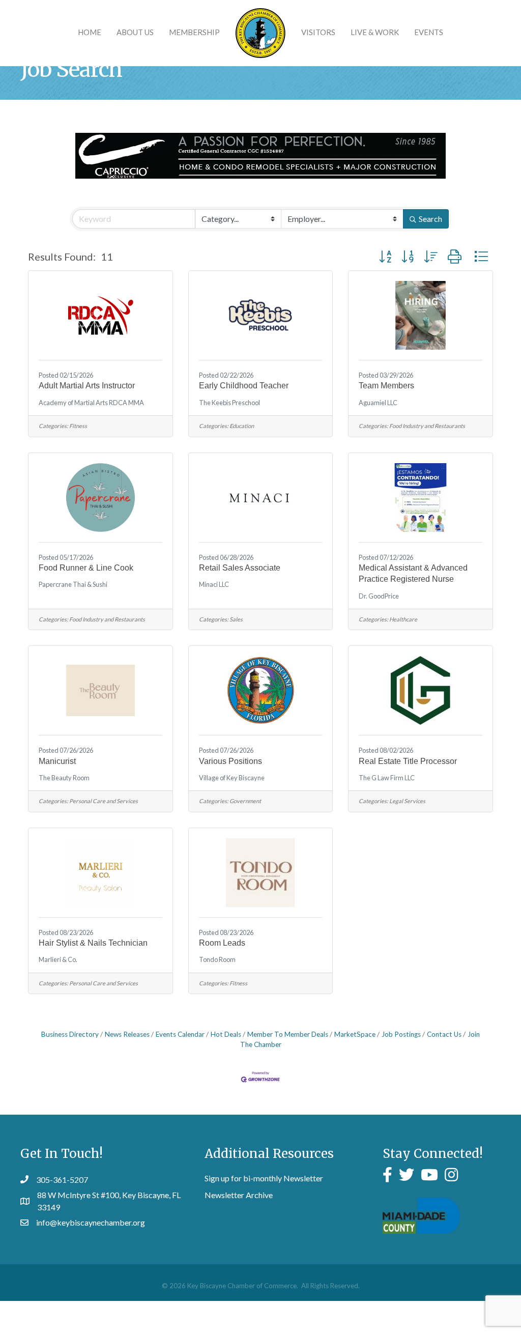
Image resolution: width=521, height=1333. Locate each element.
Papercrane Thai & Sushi (73, 584)
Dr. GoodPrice (379, 596)
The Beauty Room (64, 778)
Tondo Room (217, 959)
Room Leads (222, 943)
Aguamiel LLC (378, 403)
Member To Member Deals (287, 1034)
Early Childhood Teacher (243, 385)
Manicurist (57, 761)
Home (89, 32)
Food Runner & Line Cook (86, 567)
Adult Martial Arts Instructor (87, 385)
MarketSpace (354, 1034)
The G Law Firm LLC (387, 778)
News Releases (127, 1034)
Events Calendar (180, 1034)
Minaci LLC (214, 584)
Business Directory (70, 1034)
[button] (385, 256)
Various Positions (230, 761)
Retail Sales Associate (239, 567)
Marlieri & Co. (58, 959)
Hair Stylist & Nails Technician (93, 943)
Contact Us (444, 1034)
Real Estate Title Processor (408, 761)
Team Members (386, 385)
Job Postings (401, 1034)
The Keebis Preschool (229, 403)
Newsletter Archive (239, 1195)
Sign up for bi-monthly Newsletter (264, 1178)
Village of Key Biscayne (232, 778)
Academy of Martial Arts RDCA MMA (91, 403)
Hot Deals (226, 1034)
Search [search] (430, 218)
